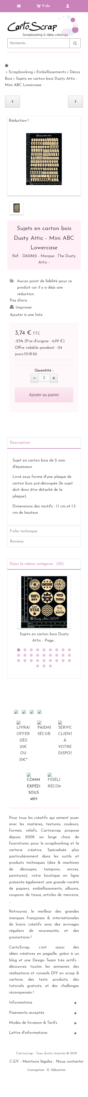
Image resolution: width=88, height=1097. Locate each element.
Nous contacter (70, 1062)
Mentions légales (37, 1062)
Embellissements (51, 72)
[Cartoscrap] (44, 17)
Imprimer (24, 308)
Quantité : (44, 370)
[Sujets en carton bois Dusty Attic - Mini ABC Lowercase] (16, 208)
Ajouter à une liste (26, 315)
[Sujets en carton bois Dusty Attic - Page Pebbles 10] (44, 602)
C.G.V (14, 1062)
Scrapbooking (21, 72)
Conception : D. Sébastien (46, 1070)
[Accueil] (6, 65)
